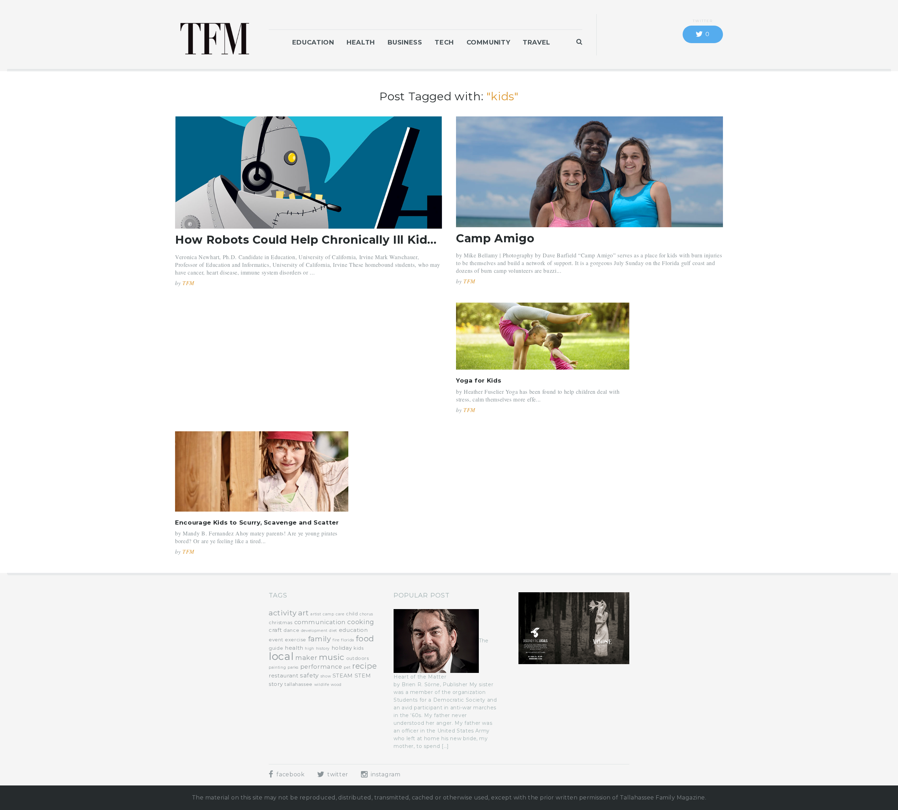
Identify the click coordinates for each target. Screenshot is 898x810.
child (352, 613)
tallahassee (298, 684)
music (331, 657)
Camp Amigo (495, 238)
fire (336, 640)
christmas (281, 622)
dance (291, 630)
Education (313, 42)
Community (488, 42)
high (309, 648)
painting (277, 667)
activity (282, 612)
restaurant (283, 675)
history (323, 648)
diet (333, 630)
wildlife (321, 684)
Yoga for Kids (478, 380)
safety (309, 675)
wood (336, 684)
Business (405, 42)
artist (315, 614)
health (294, 647)
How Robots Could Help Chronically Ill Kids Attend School (349, 240)
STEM (363, 675)
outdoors (357, 658)
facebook (289, 774)
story (276, 684)
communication (320, 622)
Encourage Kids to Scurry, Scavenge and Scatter (257, 522)
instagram (384, 774)
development (314, 630)
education (353, 630)
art (303, 612)
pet (347, 667)
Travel (536, 42)
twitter (337, 774)
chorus (366, 614)
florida (347, 640)
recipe (364, 665)
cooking (360, 622)
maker (306, 658)
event (276, 639)
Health (361, 42)
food (365, 638)
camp (328, 614)
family (319, 638)
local (281, 656)
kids (359, 648)
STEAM (343, 675)
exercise (295, 639)
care (340, 614)
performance (321, 666)
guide (276, 648)
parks (293, 667)
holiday (341, 647)
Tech (444, 42)
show (326, 676)
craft (275, 630)
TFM (188, 282)
